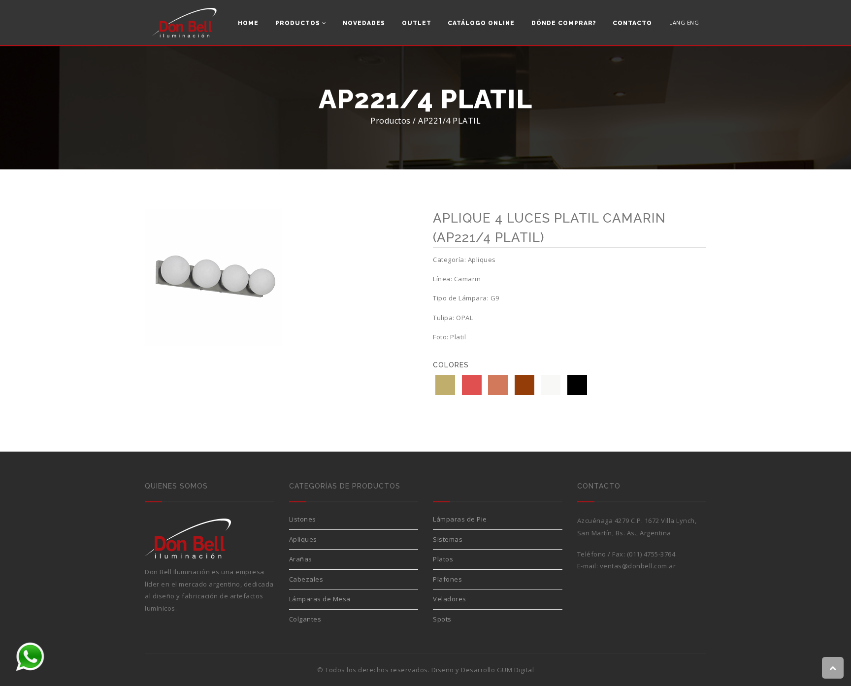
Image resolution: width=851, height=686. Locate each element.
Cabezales (306, 579)
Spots (442, 619)
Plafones (447, 579)
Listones (302, 519)
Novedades (364, 23)
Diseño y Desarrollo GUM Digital (482, 669)
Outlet (416, 23)
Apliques (303, 539)
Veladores (449, 598)
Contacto (632, 23)
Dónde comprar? (563, 23)
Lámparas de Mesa (320, 598)
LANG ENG (684, 22)
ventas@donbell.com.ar (638, 565)
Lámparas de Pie (460, 519)
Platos (443, 559)
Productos (298, 23)
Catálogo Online (481, 23)
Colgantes (305, 619)
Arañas (300, 559)
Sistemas (447, 539)
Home (248, 23)
